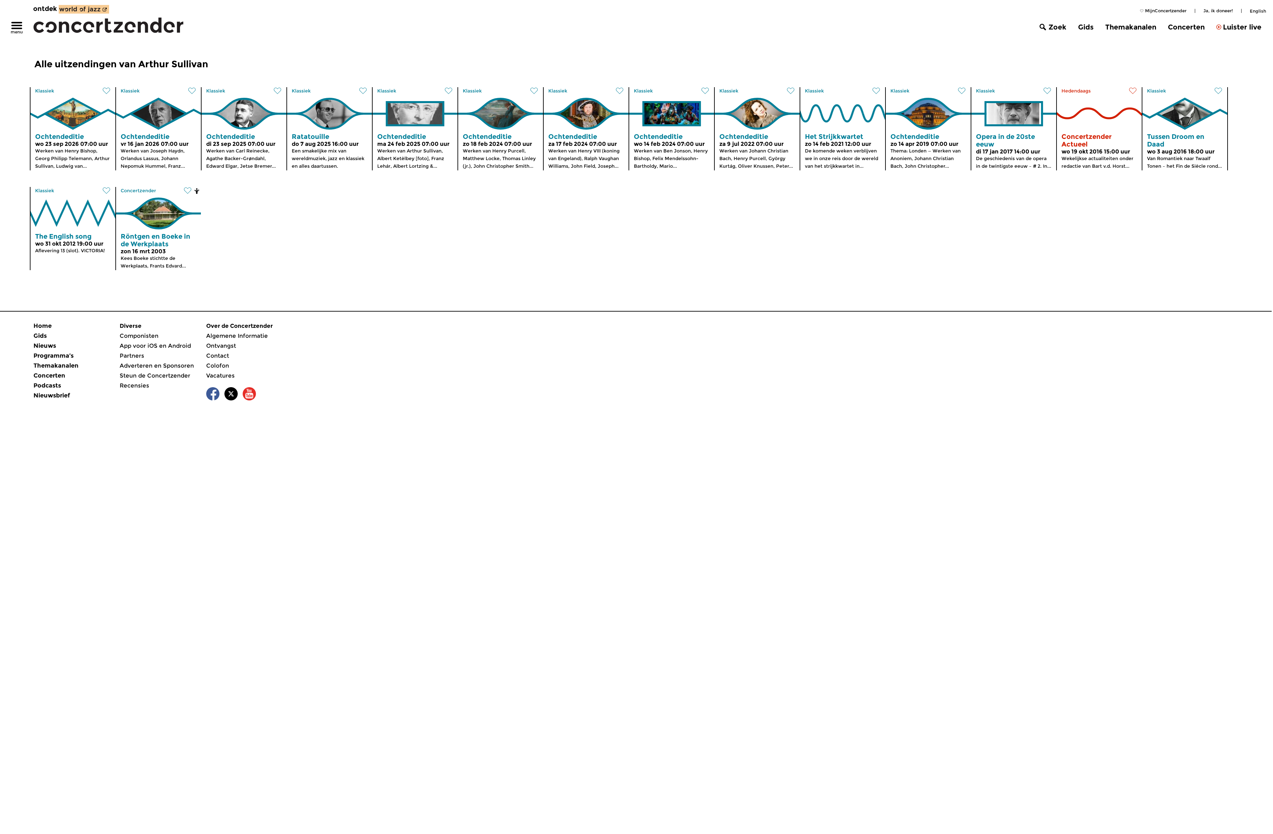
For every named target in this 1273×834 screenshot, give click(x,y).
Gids (1086, 27)
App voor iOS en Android (155, 345)
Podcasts (47, 385)
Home (42, 325)
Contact (217, 355)
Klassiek (44, 91)
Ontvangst (221, 345)
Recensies (134, 385)
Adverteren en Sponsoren (157, 365)
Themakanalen (1130, 27)
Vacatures (220, 375)
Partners (132, 355)
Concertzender (138, 191)
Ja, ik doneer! (1218, 10)
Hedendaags (1076, 91)
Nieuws (44, 345)
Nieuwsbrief (51, 395)
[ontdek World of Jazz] (84, 9)
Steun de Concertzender (155, 375)
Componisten (139, 335)
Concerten (1186, 27)
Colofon (217, 365)
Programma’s (53, 355)
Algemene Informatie (237, 335)
